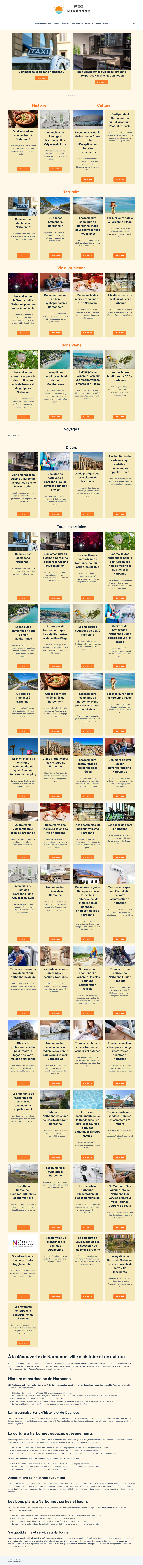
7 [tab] (77, 97)
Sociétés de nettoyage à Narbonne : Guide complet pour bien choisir (55, 483)
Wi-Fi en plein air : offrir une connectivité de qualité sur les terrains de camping (23, 768)
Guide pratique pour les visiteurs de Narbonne (88, 479)
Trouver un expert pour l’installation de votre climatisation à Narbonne (119, 896)
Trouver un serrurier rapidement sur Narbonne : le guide (23, 974)
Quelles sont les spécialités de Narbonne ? (23, 136)
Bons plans (89, 24)
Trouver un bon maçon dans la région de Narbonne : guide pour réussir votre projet (55, 1052)
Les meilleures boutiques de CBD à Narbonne (120, 377)
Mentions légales (14, 1561)
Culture (56, 24)
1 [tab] (64, 97)
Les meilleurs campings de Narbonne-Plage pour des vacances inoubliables (87, 227)
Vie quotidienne (71, 269)
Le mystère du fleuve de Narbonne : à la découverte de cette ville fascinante (120, 1265)
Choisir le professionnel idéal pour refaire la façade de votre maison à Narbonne (23, 1052)
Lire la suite (41, 86)
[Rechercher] (134, 24)
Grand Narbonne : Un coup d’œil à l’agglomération (23, 1261)
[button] (4, 66)
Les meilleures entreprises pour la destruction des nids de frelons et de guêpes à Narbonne (41, 75)
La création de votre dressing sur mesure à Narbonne (55, 974)
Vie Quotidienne (77, 24)
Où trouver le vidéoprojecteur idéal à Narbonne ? (23, 830)
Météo (105, 24)
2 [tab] (66, 97)
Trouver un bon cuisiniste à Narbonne (55, 892)
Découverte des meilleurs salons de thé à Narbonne (87, 300)
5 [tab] (73, 97)
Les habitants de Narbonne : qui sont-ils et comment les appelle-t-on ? (120, 465)
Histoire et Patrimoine (43, 24)
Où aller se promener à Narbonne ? (55, 223)
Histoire (39, 107)
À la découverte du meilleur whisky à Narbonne (120, 300)
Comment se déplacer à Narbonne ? (23, 224)
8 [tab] (79, 97)
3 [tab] (68, 97)
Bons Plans (71, 346)
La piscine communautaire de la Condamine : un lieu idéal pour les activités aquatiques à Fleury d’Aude (87, 1125)
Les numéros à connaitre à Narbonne (55, 1173)
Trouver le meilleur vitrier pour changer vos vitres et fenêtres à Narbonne (120, 1052)
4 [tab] (70, 97)
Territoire (65, 24)
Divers (98, 24)
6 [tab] (75, 97)
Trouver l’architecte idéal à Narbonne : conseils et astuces (87, 1048)
